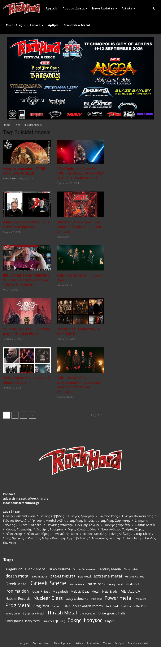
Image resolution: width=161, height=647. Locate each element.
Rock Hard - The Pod (133, 606)
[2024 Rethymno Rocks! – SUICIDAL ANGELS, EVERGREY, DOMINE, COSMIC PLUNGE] (80, 152)
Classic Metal (131, 569)
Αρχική (51, 8)
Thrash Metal (62, 612)
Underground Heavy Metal (22, 621)
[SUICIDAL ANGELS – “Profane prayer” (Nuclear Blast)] (27, 311)
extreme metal (108, 576)
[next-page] (32, 415)
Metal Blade (110, 591)
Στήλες (35, 25)
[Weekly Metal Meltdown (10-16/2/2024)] (80, 311)
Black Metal (36, 569)
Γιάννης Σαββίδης (54, 621)
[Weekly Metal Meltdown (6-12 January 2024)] (27, 360)
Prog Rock (41, 606)
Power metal (118, 598)
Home (6, 125)
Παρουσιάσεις (73, 8)
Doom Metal (39, 576)
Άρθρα (53, 25)
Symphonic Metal (33, 613)
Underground (87, 613)
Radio (55, 606)
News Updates (103, 8)
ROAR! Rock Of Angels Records (82, 606)
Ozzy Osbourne (77, 598)
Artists (127, 8)
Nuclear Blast (48, 598)
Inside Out (132, 584)
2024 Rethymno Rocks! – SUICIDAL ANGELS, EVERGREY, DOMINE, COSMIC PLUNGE (80, 173)
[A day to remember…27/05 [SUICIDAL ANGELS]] (27, 152)
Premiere (140, 598)
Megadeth (60, 591)
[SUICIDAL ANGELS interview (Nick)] (80, 258)
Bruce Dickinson (84, 569)
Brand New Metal (77, 25)
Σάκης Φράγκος (85, 620)
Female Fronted (134, 576)
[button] (153, 8)
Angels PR (13, 569)
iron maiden (17, 591)
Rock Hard (9, 178)
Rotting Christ (12, 613)
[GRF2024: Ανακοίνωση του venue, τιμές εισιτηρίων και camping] (80, 204)
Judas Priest (41, 591)
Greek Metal (16, 584)
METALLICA (130, 591)
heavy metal (115, 584)
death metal (17, 576)
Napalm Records (17, 598)
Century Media (109, 569)
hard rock (96, 584)
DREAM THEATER (62, 576)
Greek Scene (48, 583)
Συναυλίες (14, 25)
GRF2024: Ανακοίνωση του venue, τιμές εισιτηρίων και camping (79, 227)
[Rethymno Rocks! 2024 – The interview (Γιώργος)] (27, 204)
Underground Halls (111, 613)
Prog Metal (17, 605)
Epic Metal (84, 576)
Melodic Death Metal (85, 591)
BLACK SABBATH (59, 569)
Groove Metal (76, 584)
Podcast (96, 599)
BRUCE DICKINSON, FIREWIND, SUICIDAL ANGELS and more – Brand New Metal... (26, 280)
